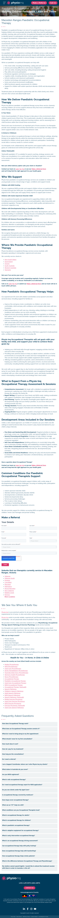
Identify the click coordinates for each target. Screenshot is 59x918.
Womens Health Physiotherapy (15, 675)
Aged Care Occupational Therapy (15, 683)
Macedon (8, 584)
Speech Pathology (11, 689)
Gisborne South (10, 578)
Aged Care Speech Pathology (14, 707)
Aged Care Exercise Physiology (15, 701)
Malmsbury (8, 586)
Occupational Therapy (12, 679)
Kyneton (7, 580)
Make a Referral (39, 3)
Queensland (9, 261)
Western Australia (10, 268)
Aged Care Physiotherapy (13, 668)
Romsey (7, 595)
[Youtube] (35, 909)
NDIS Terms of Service (26, 916)
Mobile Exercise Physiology (13, 699)
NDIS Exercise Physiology (13, 703)
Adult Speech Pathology (12, 693)
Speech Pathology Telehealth (14, 697)
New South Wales (10, 259)
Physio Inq (5, 612)
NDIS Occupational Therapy (14, 685)
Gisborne (7, 576)
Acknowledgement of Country (43, 916)
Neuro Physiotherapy (11, 677)
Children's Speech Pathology (14, 691)
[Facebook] (28, 909)
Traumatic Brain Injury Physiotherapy (16, 672)
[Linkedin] (24, 909)
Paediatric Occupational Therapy (15, 681)
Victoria (7, 263)
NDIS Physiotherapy (11, 666)
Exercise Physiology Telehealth (15, 705)
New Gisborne (9, 590)
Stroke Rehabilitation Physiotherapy (16, 670)
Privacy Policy (13, 916)
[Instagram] (31, 909)
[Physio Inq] (15, 3)
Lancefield (8, 582)
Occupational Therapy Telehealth (15, 687)
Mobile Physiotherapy (12, 664)
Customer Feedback (34, 916)
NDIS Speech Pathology (12, 695)
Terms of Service (19, 916)
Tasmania (8, 270)
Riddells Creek (9, 592)
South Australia (9, 266)
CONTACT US (29, 888)
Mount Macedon (10, 588)
